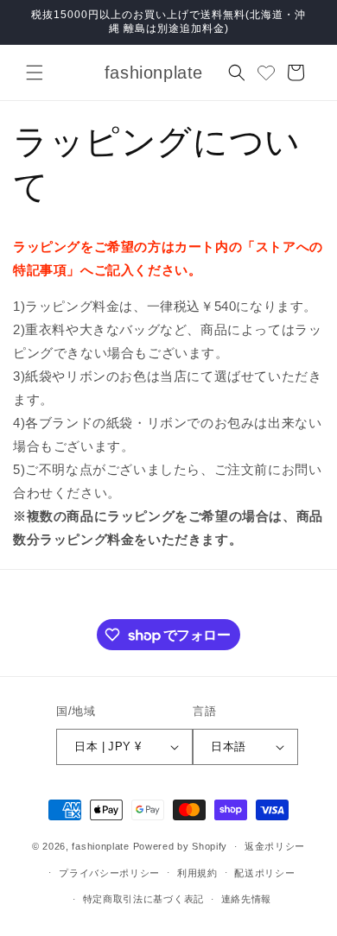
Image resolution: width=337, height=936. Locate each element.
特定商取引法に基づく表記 (143, 899)
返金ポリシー (275, 846)
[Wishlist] (266, 72)
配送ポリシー (264, 873)
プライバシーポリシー (109, 873)
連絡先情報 (246, 899)
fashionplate (100, 846)
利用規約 (197, 873)
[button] (35, 73)
